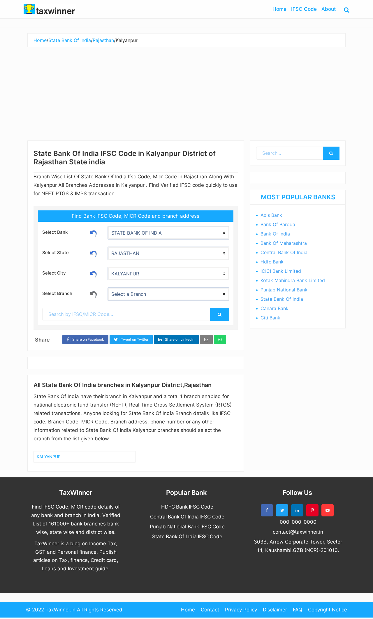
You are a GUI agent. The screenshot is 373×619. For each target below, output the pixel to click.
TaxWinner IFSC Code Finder (49, 9)
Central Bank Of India (284, 252)
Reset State (93, 253)
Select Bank (55, 232)
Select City (54, 273)
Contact (210, 610)
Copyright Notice (327, 610)
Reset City (93, 273)
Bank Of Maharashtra (284, 243)
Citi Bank (270, 318)
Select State (55, 252)
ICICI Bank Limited (281, 271)
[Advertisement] (186, 91)
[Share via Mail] (206, 339)
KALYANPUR (49, 456)
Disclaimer (275, 610)
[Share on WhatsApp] (220, 339)
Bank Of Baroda (278, 224)
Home (188, 610)
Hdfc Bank (272, 262)
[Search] (219, 314)
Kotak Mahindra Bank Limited (293, 280)
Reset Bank (93, 232)
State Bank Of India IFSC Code (187, 536)
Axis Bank (271, 215)
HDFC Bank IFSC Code (187, 507)
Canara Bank (274, 308)
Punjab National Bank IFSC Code (187, 527)
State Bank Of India (282, 299)
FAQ (297, 610)
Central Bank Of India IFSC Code (187, 517)
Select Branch (57, 293)
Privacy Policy (241, 610)
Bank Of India (275, 234)
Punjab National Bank (284, 290)
